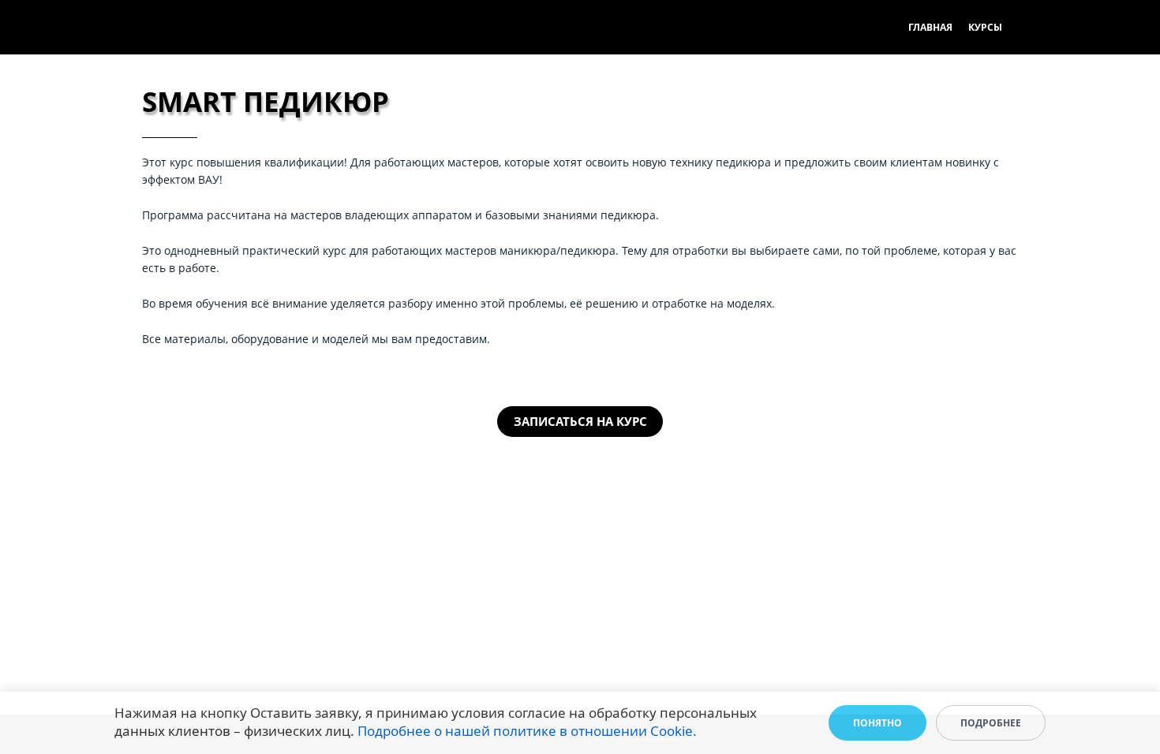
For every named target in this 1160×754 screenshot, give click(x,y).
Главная (930, 27)
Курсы (985, 27)
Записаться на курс (580, 421)
